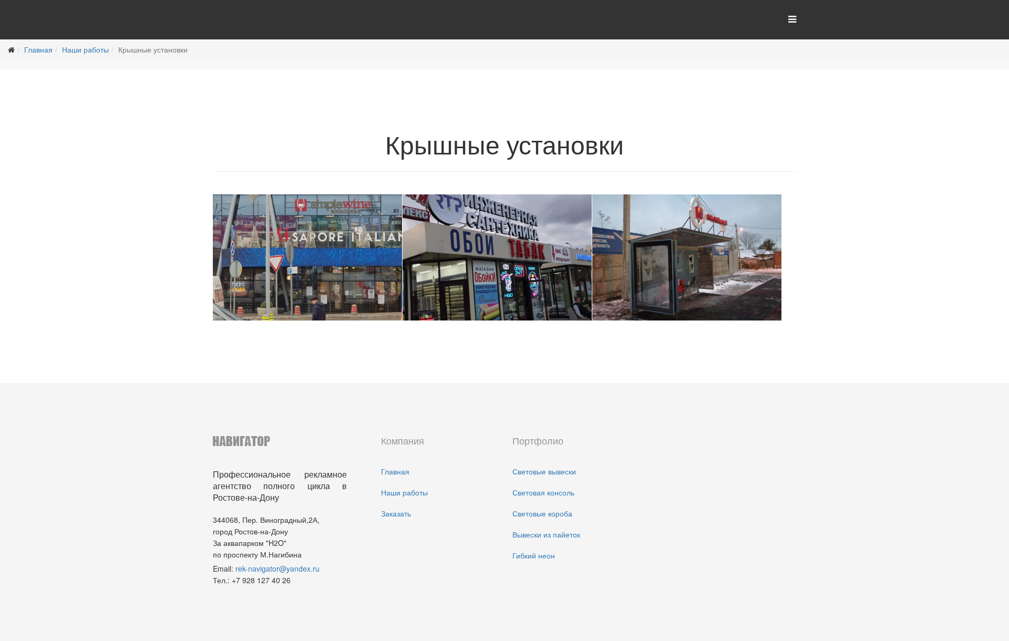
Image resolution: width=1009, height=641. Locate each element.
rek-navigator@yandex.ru (277, 568)
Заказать (396, 513)
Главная (38, 49)
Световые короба (542, 513)
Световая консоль (543, 492)
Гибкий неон (533, 555)
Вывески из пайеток (546, 534)
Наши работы (85, 49)
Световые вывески (544, 471)
